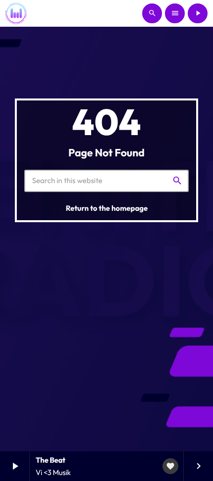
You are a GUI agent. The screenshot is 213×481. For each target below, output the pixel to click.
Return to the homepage (107, 208)
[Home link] (15, 13)
